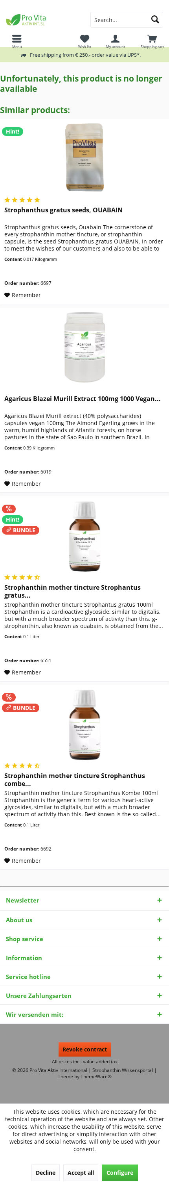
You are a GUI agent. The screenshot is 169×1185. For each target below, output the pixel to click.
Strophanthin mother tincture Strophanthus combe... (74, 780)
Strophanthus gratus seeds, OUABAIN (63, 210)
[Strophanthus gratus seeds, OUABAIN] (84, 158)
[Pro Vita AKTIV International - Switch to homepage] (42, 20)
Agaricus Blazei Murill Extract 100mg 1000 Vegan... (82, 399)
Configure (120, 1172)
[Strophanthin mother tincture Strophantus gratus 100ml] (84, 536)
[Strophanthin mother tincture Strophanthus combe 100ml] (84, 724)
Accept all (81, 1172)
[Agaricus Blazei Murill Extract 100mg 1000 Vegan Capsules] (84, 347)
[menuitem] (152, 41)
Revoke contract (84, 1049)
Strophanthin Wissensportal (123, 1070)
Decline (45, 1172)
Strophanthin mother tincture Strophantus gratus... (72, 591)
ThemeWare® (96, 1076)
